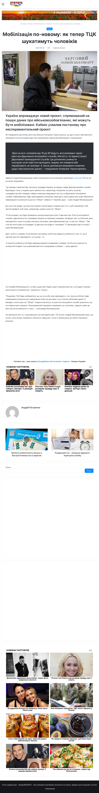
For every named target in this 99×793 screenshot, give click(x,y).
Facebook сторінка (60, 361)
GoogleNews (43, 361)
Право (30, 24)
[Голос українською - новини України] (16, 4)
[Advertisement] (49, 268)
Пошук (8, 467)
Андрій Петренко (30, 407)
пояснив (77, 178)
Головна (23, 24)
